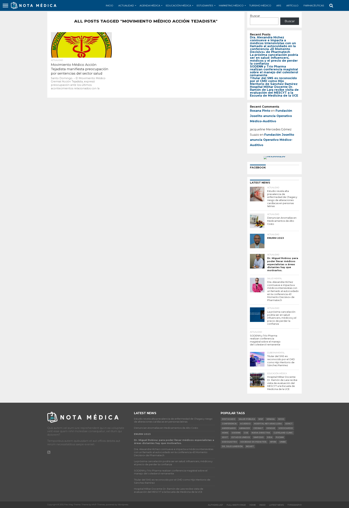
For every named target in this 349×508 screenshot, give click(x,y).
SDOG (281, 419)
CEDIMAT (258, 428)
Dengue (270, 428)
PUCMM (280, 437)
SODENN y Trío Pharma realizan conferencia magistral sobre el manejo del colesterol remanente (274, 71)
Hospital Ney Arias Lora (268, 424)
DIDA (269, 437)
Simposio (258, 437)
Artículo (292, 5)
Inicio (109, 5)
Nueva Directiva (261, 433)
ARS (278, 5)
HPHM (273, 442)
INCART (250, 446)
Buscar (255, 16)
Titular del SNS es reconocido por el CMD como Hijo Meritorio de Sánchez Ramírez (274, 81)
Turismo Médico (260, 5)
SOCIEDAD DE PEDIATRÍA (253, 442)
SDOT (225, 437)
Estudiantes (205, 5)
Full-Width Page (236, 505)
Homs (225, 433)
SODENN (236, 433)
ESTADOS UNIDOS (240, 437)
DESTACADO (228, 419)
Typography (294, 505)
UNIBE (283, 442)
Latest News (276, 505)
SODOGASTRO (229, 442)
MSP (260, 419)
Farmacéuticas (314, 5)
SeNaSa (270, 419)
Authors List (215, 505)
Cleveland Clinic (283, 433)
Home (252, 505)
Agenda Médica (150, 5)
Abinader (244, 428)
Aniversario (229, 428)
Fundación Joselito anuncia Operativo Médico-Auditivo (271, 116)
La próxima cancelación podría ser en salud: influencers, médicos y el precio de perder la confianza (274, 59)
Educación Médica (178, 5)
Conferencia (229, 424)
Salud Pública (247, 419)
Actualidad (126, 5)
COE (246, 433)
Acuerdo (245, 424)
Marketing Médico (231, 5)
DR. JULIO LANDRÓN (232, 446)
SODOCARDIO (285, 428)
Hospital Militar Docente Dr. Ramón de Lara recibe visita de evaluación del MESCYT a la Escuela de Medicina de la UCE (274, 91)
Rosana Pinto (260, 110)
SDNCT (288, 424)
